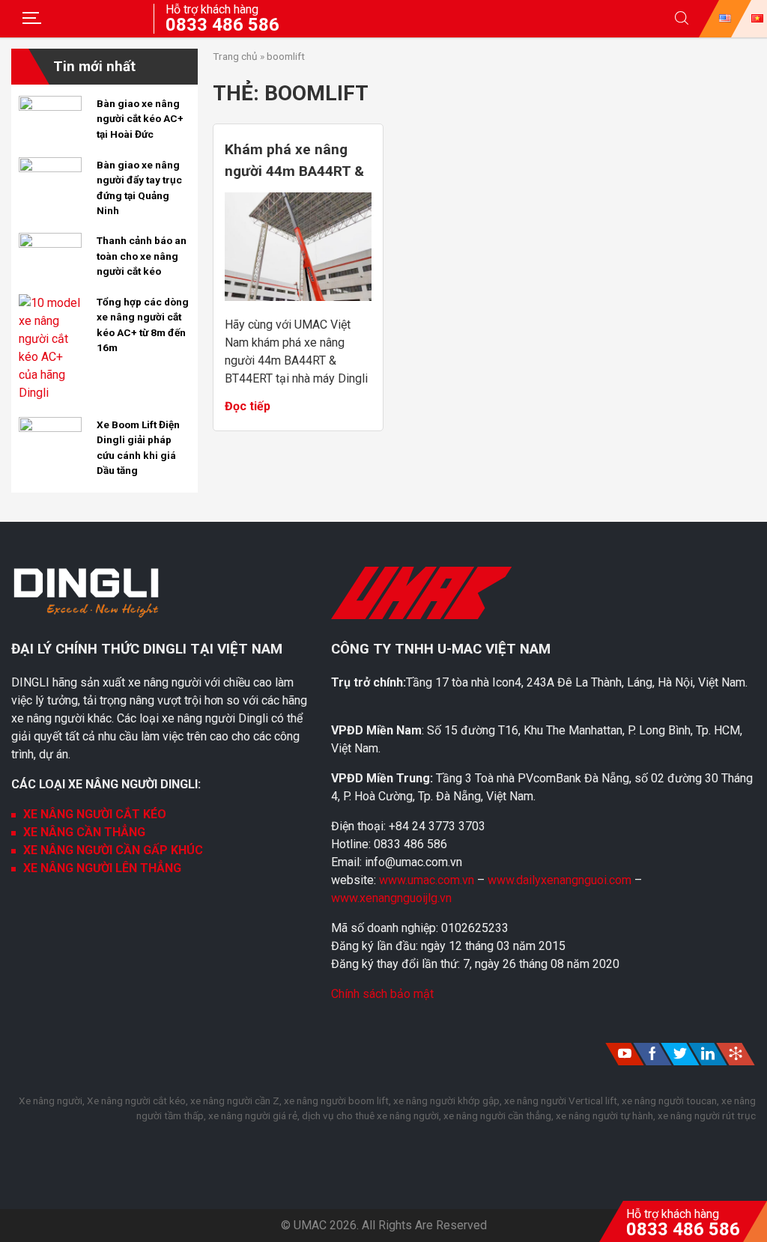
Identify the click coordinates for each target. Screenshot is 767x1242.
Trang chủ (235, 56)
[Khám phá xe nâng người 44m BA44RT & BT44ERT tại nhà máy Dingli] (298, 297)
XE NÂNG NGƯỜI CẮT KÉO (94, 814)
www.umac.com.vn (426, 880)
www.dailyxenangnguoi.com (561, 880)
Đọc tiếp (247, 406)
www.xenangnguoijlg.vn (391, 898)
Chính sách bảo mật (382, 994)
